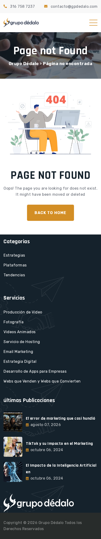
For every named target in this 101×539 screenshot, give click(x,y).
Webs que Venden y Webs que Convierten (42, 381)
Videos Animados (20, 332)
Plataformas (15, 265)
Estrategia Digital (20, 361)
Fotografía (13, 322)
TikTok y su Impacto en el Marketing (59, 443)
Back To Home (50, 213)
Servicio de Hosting (22, 342)
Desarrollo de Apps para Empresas (35, 371)
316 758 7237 (22, 6)
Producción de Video (23, 312)
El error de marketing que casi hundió (60, 418)
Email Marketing (18, 351)
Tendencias (14, 275)
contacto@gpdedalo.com (74, 6)
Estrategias (14, 255)
